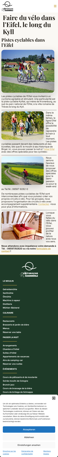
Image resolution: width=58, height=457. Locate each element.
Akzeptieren (29, 429)
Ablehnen (29, 437)
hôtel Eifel (49, 149)
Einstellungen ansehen (29, 445)
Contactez (43, 204)
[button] (53, 398)
